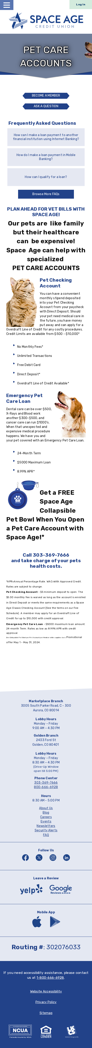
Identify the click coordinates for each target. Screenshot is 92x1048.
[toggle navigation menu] (6, 5)
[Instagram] (52, 861)
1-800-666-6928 (50, 978)
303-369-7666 (46, 783)
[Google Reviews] (60, 895)
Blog (46, 813)
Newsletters (46, 826)
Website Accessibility (46, 991)
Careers (46, 817)
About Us (46, 808)
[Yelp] (31, 895)
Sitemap (46, 1013)
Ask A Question (47, 106)
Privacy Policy (46, 1002)
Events (46, 821)
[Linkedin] (66, 861)
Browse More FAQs (45, 194)
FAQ (46, 835)
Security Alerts (46, 830)
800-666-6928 (46, 787)
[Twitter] (39, 861)
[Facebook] (25, 861)
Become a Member (46, 95)
